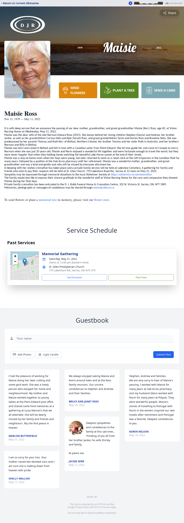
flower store (101, 199)
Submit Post (163, 354)
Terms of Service (101, 507)
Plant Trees (141, 277)
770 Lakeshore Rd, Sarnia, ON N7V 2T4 (72, 270)
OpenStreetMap (96, 512)
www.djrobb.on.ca (103, 187)
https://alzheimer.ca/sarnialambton (131, 174)
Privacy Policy (82, 507)
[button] (24, 262)
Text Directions (74, 277)
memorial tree (48, 199)
